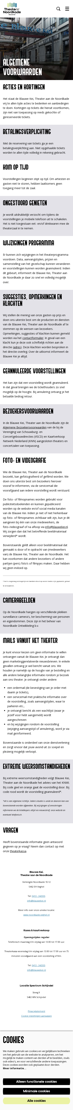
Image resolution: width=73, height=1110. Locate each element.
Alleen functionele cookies (36, 1082)
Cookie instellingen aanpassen (36, 1016)
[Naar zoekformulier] (58, 9)
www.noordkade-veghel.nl (36, 914)
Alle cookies (36, 1101)
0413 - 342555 (38, 896)
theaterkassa (18, 851)
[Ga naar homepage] (12, 9)
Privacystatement (36, 1011)
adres (17, 347)
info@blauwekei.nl (56, 527)
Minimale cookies (36, 1091)
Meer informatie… (14, 1068)
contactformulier (32, 338)
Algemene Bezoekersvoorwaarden (25, 427)
